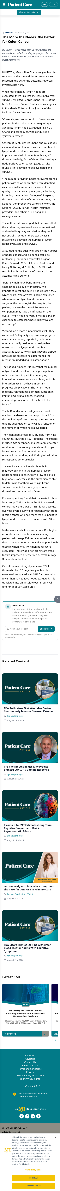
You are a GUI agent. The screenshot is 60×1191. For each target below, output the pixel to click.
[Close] (55, 1138)
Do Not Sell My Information (30, 1075)
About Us (30, 1055)
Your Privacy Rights (30, 1078)
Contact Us (30, 1062)
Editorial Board (30, 1065)
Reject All (33, 1178)
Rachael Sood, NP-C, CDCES (20, 894)
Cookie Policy (25, 1164)
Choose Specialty (27, 12)
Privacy (30, 1072)
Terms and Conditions (30, 1068)
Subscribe (44, 628)
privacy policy (10, 637)
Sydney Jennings (15, 716)
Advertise (30, 1058)
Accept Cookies (33, 1185)
